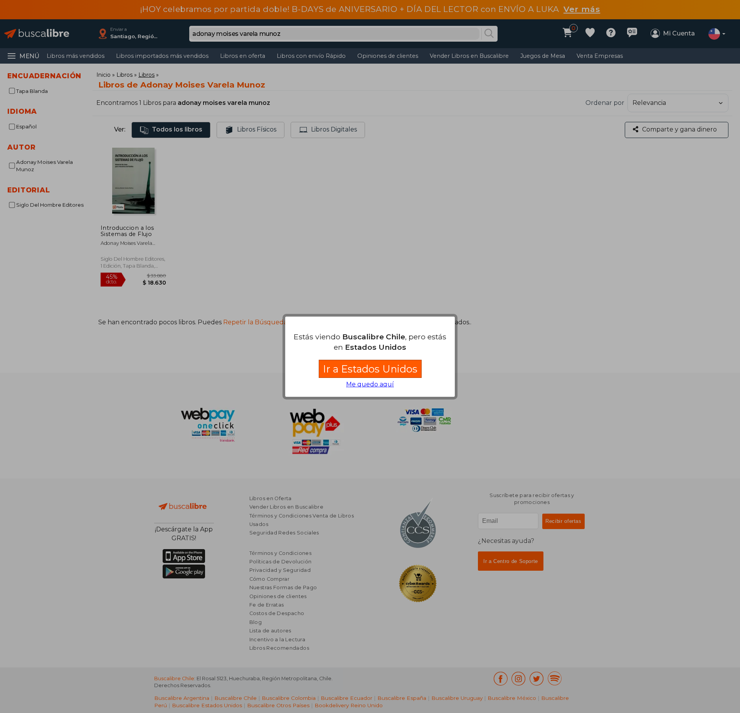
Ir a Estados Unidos (370, 369)
